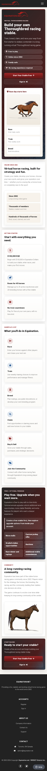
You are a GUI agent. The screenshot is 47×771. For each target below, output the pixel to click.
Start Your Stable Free (22, 75)
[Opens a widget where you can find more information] (39, 767)
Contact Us (23, 728)
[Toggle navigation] (42, 4)
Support (23, 732)
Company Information (23, 723)
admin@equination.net (25, 751)
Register (23, 704)
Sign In (22, 82)
